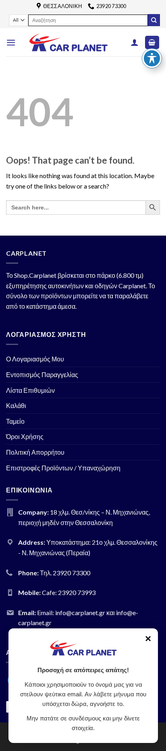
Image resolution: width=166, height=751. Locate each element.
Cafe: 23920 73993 (68, 592)
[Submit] (154, 20)
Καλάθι (16, 405)
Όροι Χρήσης (25, 436)
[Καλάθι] (152, 42)
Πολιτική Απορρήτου (35, 452)
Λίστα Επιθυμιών (30, 390)
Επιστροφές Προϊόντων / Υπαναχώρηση (63, 468)
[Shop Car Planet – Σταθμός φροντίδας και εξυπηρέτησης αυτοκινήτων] (68, 42)
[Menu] (11, 42)
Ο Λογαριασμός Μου (35, 359)
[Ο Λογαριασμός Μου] (135, 42)
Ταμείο (15, 421)
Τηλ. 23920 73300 (65, 573)
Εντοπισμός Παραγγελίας (42, 374)
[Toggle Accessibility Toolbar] (152, 58)
